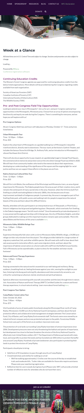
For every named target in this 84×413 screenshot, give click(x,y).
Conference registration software (16, 72)
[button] (45, 11)
